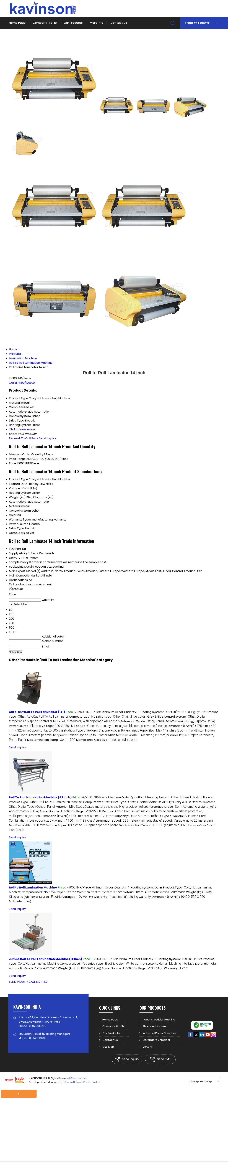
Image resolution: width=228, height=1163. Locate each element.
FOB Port (15, 549)
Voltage (14, 488)
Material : (86, 721)
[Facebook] (190, 1036)
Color (13, 515)
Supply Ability (18, 553)
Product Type (18, 479)
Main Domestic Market (25, 575)
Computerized (19, 533)
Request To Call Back (23, 438)
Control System (20, 511)
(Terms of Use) (78, 1078)
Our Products (73, 23)
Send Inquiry (47, 438)
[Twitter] (196, 1036)
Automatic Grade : (148, 721)
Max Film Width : (141, 735)
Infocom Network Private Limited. (82, 1082)
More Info (96, 23)
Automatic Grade (21, 502)
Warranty (15, 519)
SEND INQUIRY (18, 982)
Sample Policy (18, 562)
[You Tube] (208, 1036)
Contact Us (118, 23)
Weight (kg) (17, 497)
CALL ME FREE (38, 982)
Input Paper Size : (165, 730)
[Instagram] (213, 1036)
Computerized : (82, 717)
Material (14, 506)
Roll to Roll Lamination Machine (33, 887)
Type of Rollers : (103, 730)
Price (12, 463)
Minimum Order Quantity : (121, 712)
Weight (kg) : (196, 721)
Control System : (106, 892)
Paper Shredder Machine (159, 1019)
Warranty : (122, 897)
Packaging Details (21, 567)
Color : (150, 717)
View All (147, 1046)
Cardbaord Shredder (156, 1040)
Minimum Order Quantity (26, 454)
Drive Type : (116, 717)
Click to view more (22, 429)
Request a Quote (197, 23)
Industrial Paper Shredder (159, 1033)
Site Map (108, 1046)
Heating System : (173, 712)
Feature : (120, 726)
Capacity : (52, 730)
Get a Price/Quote (22, 383)
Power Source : (25, 726)
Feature (14, 484)
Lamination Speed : (129, 821)
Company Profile (45, 23)
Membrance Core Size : (106, 740)
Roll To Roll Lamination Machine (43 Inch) (40, 797)
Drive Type (16, 528)
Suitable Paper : (82, 825)
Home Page (17, 23)
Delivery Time (18, 558)
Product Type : (45, 802)
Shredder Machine (155, 1026)
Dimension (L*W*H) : (78, 816)
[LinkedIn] (202, 1036)
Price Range (17, 459)
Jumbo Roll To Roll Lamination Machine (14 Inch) (45, 959)
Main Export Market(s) (24, 571)
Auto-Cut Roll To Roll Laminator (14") (37, 712)
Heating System (20, 493)
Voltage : (58, 726)
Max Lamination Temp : (51, 740)
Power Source (18, 524)
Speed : (86, 735)
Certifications (18, 580)
